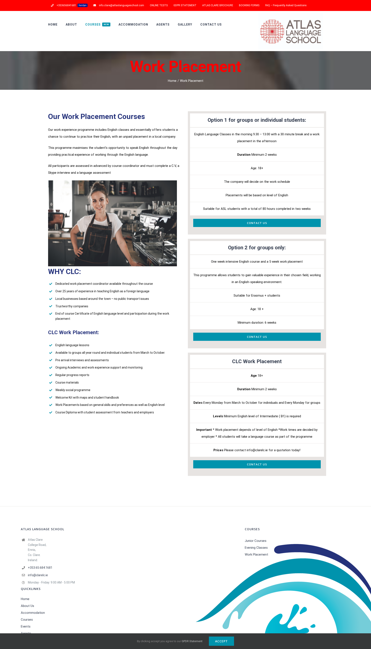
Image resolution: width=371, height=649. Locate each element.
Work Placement (256, 554)
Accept (221, 641)
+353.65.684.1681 (40, 567)
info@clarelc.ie (38, 575)
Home (25, 599)
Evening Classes (256, 548)
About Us (27, 606)
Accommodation (33, 613)
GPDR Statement (192, 641)
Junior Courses (255, 541)
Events (25, 626)
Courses (27, 620)
